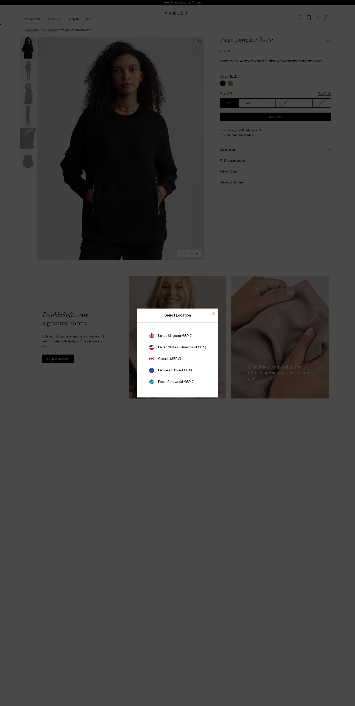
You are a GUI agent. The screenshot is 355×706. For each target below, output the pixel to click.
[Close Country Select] (213, 313)
